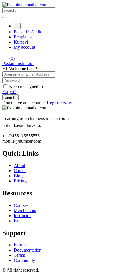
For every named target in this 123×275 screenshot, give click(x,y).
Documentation (27, 249)
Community (24, 260)
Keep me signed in (26, 86)
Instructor (22, 215)
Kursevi (21, 42)
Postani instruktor (18, 63)
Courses (21, 205)
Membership (25, 210)
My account (24, 47)
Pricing (20, 180)
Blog (18, 175)
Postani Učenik (27, 31)
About (19, 165)
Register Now (59, 102)
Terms (19, 255)
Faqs (18, 220)
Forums (20, 244)
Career (20, 170)
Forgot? (9, 91)
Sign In (10, 97)
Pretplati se (23, 36)
